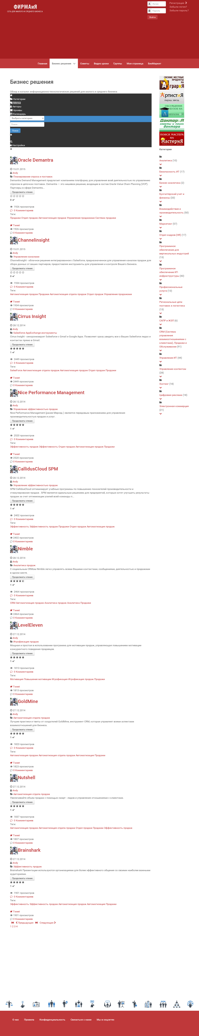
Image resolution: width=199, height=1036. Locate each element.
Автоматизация (85, 755)
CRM (12, 602)
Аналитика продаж (24, 565)
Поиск (15, 130)
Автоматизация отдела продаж (68, 294)
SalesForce (16, 370)
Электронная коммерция (174, 406)
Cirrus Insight (32, 316)
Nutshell (26, 777)
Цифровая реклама (170, 395)
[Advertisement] (94, 29)
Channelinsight (33, 240)
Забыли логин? (178, 6)
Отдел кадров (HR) (170, 234)
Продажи (15, 217)
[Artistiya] (171, 96)
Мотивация (16, 679)
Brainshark (29, 850)
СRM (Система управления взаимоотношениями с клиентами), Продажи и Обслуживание (173, 339)
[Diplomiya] (171, 110)
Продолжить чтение (22, 192)
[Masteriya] (171, 138)
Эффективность (48, 446)
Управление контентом (172, 368)
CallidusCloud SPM (38, 469)
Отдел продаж (29, 217)
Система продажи (105, 217)
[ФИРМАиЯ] (25, 8)
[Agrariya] (171, 82)
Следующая (47, 922)
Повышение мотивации (37, 679)
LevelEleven (30, 625)
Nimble (25, 548)
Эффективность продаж (24, 446)
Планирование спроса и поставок (33, 176)
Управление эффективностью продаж (35, 409)
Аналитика (73, 602)
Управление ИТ (168, 357)
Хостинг (164, 383)
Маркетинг (165, 223)
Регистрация (177, 3)
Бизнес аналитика (169, 182)
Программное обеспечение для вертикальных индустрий (174, 250)
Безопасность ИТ (169, 171)
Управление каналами (26, 256)
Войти (152, 17)
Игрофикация (60, 679)
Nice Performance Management (51, 392)
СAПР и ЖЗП (166, 320)
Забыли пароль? (179, 10)
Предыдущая (25, 922)
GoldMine (28, 701)
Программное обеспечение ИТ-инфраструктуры (169, 272)
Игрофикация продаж (26, 641)
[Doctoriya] (171, 124)
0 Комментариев (23, 210)
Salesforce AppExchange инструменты (35, 332)
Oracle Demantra (35, 160)
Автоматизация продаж (52, 217)
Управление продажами (81, 217)
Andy (15, 172)
